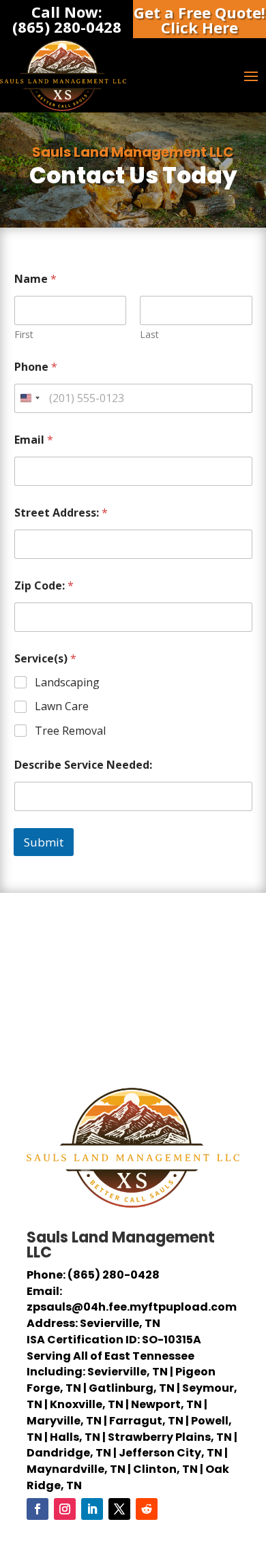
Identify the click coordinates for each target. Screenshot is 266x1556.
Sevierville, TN (127, 1371)
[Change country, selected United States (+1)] (29, 398)
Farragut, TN (146, 1421)
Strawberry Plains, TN (170, 1437)
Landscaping (67, 682)
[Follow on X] (119, 1509)
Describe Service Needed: (83, 765)
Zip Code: (44, 585)
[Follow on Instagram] (65, 1509)
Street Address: (61, 512)
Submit (43, 842)
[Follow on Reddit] (147, 1509)
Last (149, 334)
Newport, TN (166, 1404)
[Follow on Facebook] (37, 1509)
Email (33, 439)
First (23, 334)
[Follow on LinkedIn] (92, 1509)
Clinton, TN (165, 1469)
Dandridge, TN (69, 1453)
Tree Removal (70, 731)
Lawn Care (62, 706)
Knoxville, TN (86, 1404)
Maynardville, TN (76, 1469)
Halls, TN (75, 1437)
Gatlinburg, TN (132, 1388)
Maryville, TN (64, 1421)
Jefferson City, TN (170, 1453)
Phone (35, 367)
